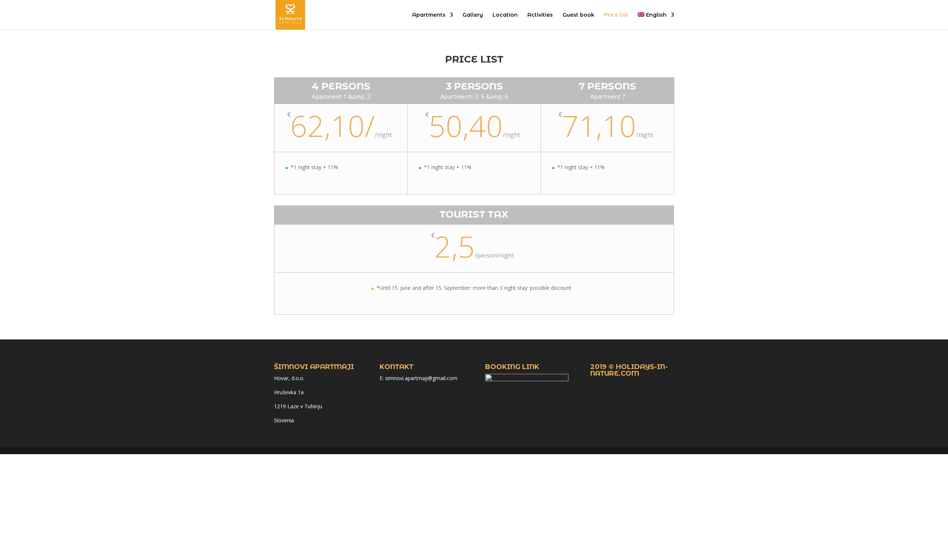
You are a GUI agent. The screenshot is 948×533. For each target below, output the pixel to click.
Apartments (428, 15)
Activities (540, 15)
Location (505, 15)
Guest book (578, 15)
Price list (616, 15)
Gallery (473, 15)
